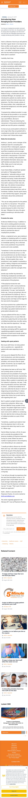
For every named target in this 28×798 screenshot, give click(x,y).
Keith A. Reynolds (8, 578)
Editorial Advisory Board (14, 750)
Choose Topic (12, 6)
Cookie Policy (12, 784)
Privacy (14, 752)
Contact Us (14, 749)
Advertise (14, 745)
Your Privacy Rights (14, 757)
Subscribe (20, 529)
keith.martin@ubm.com (7, 496)
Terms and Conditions (14, 754)
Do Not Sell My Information (14, 756)
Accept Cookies (14, 795)
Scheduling (5, 543)
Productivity (4, 541)
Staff (21, 541)
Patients (11, 543)
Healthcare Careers (13, 541)
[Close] (26, 767)
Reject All (14, 791)
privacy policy (7, 533)
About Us (14, 744)
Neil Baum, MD (7, 606)
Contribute (14, 747)
